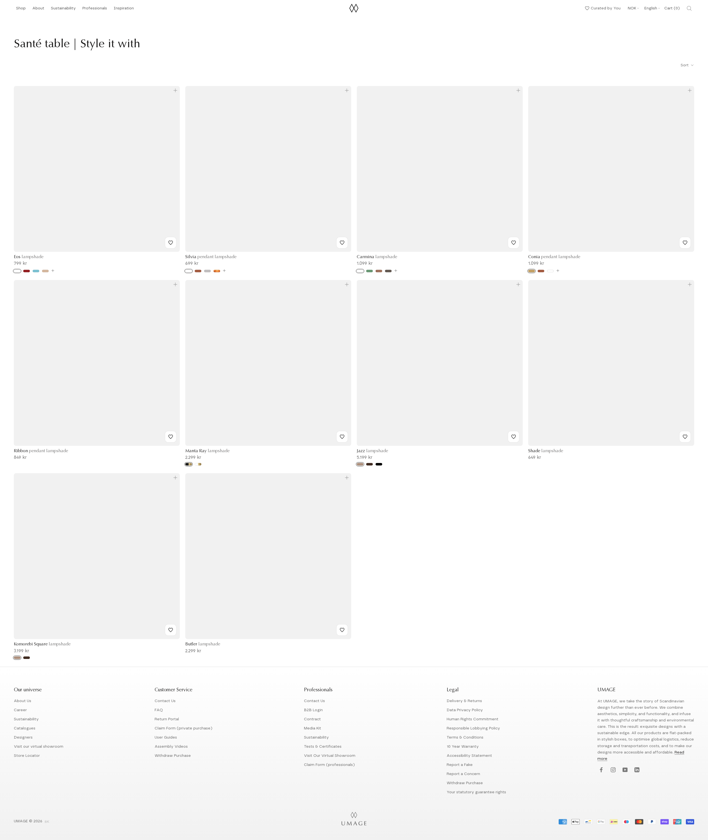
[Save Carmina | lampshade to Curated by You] (513, 242)
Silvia (210, 257)
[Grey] (388, 271)
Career (20, 710)
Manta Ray (207, 451)
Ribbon (41, 451)
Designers (23, 737)
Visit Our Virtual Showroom (329, 756)
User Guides (166, 737)
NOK (632, 8)
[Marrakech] (379, 271)
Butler (202, 644)
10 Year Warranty (463, 747)
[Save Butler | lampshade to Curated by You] (342, 630)
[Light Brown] (45, 271)
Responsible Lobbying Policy (473, 728)
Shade (545, 451)
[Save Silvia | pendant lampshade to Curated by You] (342, 242)
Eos (28, 257)
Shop (21, 9)
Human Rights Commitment (472, 719)
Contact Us (165, 701)
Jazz (372, 451)
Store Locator (27, 756)
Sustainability (63, 9)
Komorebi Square (42, 644)
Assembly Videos (171, 747)
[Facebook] (600, 770)
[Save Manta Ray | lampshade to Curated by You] (342, 437)
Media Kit (312, 728)
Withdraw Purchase (173, 756)
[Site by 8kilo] (47, 822)
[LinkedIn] (636, 770)
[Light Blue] (36, 271)
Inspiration (124, 9)
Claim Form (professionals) (329, 765)
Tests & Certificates (323, 747)
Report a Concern (463, 774)
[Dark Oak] (369, 464)
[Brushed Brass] (531, 271)
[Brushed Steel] (207, 271)
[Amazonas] (369, 271)
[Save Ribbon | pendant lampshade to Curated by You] (170, 437)
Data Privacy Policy (465, 710)
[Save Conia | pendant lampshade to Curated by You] (685, 242)
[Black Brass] (188, 464)
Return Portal (167, 719)
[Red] (26, 271)
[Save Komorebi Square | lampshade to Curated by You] (170, 630)
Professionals (94, 9)
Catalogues (24, 728)
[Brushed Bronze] (217, 271)
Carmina (377, 257)
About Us (22, 701)
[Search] (689, 8)
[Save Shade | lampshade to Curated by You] (685, 437)
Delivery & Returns (464, 701)
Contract (312, 719)
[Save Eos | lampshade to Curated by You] (170, 242)
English (650, 8)
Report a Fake (460, 765)
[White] (17, 271)
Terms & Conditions (465, 737)
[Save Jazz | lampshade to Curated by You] (513, 437)
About (38, 9)
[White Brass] (198, 464)
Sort (685, 65)
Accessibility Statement (469, 756)
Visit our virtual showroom (38, 747)
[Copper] (198, 271)
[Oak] (360, 464)
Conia (554, 257)
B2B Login (313, 710)
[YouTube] (624, 770)
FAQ (159, 710)
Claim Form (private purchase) (183, 728)
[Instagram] (612, 770)
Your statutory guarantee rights (476, 792)
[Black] (379, 464)
